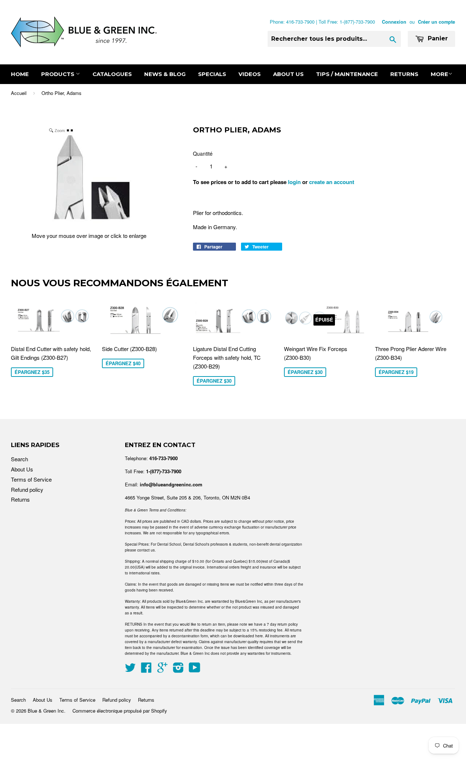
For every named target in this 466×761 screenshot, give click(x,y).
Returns (404, 74)
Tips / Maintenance (347, 74)
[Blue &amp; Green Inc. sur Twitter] (130, 669)
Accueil (19, 92)
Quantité (203, 153)
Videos (249, 74)
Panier (437, 38)
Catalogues (112, 74)
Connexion (394, 22)
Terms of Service (31, 479)
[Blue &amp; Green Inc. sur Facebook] (146, 669)
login (294, 182)
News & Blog (165, 74)
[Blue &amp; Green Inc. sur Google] (162, 669)
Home (20, 74)
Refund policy (27, 489)
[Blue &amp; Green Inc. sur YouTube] (194, 669)
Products (58, 74)
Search (19, 459)
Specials (212, 74)
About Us (288, 74)
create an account (331, 182)
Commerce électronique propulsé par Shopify (119, 710)
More (439, 74)
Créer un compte (436, 22)
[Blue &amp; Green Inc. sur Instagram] (178, 669)
